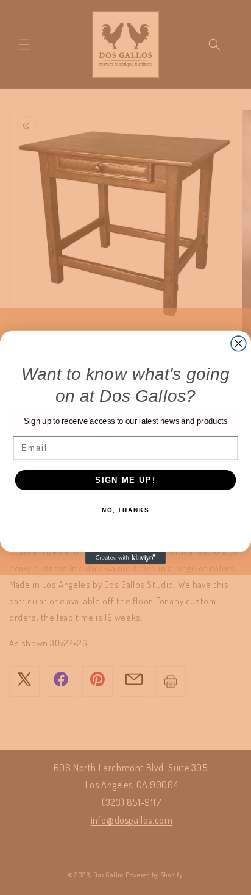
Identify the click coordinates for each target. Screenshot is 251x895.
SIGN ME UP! (125, 480)
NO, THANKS (125, 510)
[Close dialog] (238, 343)
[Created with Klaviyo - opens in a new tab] (125, 558)
